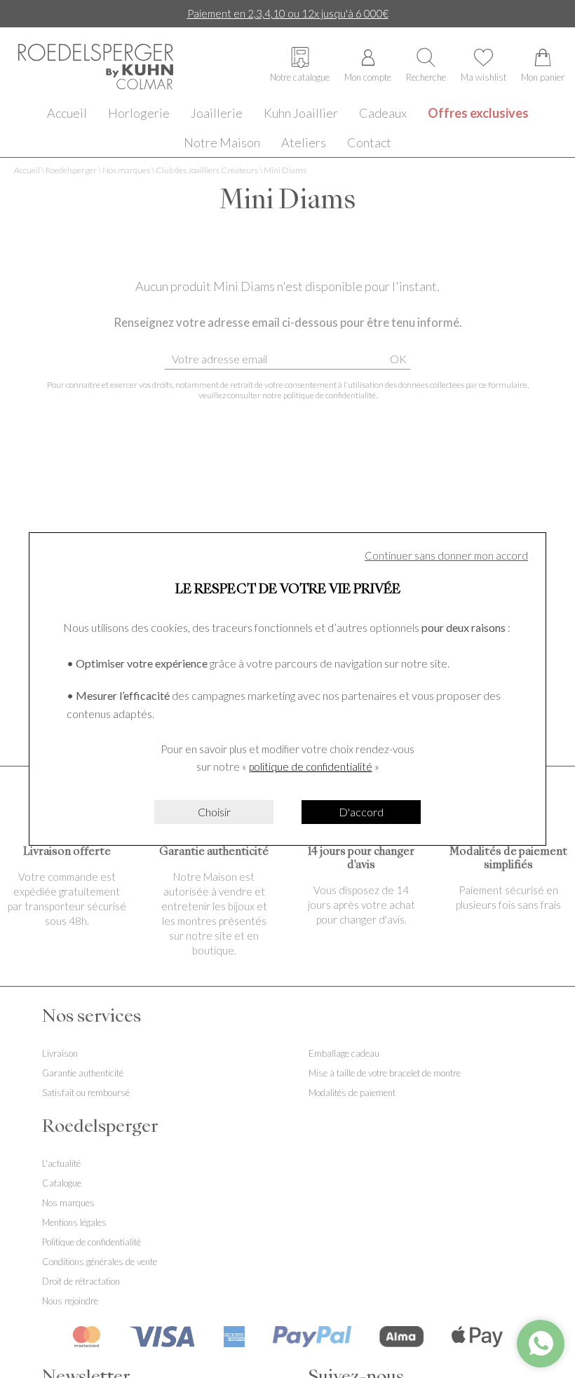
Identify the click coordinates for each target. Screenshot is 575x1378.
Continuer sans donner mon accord (446, 555)
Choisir (214, 811)
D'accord (361, 811)
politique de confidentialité (310, 766)
